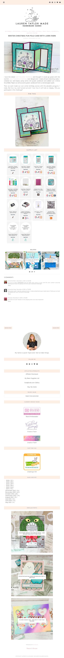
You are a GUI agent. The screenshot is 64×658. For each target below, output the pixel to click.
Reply (9, 285)
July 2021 (8, 499)
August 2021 (9, 497)
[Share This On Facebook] (30, 272)
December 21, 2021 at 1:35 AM (20, 297)
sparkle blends (32, 33)
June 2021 (8, 500)
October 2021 (10, 494)
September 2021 (11, 495)
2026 (8, 480)
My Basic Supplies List (32, 378)
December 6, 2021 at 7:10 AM (24, 289)
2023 (8, 485)
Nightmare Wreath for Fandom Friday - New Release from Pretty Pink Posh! (32, 533)
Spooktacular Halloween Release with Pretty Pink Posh (32, 577)
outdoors (55, 31)
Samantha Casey (12, 289)
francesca (10, 297)
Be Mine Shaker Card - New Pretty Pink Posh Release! (32, 620)
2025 (8, 482)
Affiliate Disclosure (32, 374)
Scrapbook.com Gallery (32, 382)
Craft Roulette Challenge (24, 77)
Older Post (56, 327)
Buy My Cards (32, 387)
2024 (8, 484)
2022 (8, 487)
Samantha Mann (12, 280)
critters (25, 31)
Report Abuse (32, 648)
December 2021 (10, 490)
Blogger (35, 644)
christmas (17, 31)
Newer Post (8, 327)
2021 (8, 489)
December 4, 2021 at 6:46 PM (24, 280)
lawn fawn (46, 31)
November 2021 (10, 492)
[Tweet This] (32, 272)
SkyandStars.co (43, 656)
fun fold (31, 31)
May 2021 (8, 502)
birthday (8, 31)
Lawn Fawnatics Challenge (18, 79)
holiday (39, 31)
